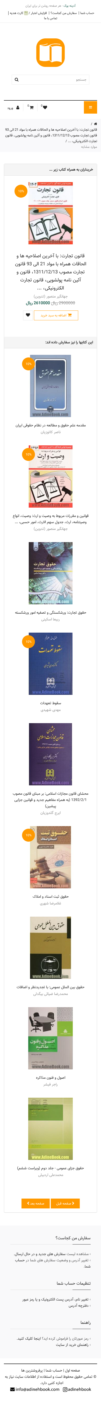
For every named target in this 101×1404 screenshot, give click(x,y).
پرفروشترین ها (32, 1370)
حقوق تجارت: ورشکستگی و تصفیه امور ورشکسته (50, 613)
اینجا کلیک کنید (29, 1339)
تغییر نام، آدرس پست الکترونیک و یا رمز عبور (55, 1299)
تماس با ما (50, 18)
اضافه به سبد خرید (53, 315)
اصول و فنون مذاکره (50, 1078)
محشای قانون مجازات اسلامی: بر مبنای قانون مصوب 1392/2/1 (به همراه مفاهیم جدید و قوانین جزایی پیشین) (50, 800)
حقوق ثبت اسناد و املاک (51, 897)
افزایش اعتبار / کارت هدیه (28, 13)
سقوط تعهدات (50, 703)
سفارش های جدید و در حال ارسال (40, 1254)
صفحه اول (72, 1370)
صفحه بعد (36, 1203)
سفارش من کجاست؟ (64, 13)
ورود (10, 108)
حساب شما (87, 13)
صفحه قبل (64, 1203)
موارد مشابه (89, 147)
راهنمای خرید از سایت (72, 1345)
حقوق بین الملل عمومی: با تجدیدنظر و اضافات (50, 987)
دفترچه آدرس (79, 1306)
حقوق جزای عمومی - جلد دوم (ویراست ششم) (50, 1168)
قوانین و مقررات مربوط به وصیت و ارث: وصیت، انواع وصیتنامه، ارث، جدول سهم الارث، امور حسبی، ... (51, 519)
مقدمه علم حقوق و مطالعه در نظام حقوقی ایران (51, 425)
